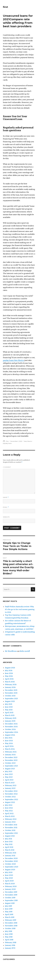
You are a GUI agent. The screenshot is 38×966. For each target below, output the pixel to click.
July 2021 (8, 839)
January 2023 (10, 788)
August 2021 (10, 836)
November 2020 (11, 861)
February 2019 (10, 920)
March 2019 (9, 917)
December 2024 (11, 724)
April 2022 (9, 813)
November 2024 (11, 727)
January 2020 (10, 889)
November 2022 (11, 794)
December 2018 (11, 923)
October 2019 (10, 898)
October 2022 (10, 797)
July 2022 (8, 805)
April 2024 (9, 746)
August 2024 (10, 735)
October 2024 (10, 729)
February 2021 (10, 853)
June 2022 (9, 808)
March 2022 (10, 816)
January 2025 (10, 721)
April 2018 (9, 940)
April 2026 (9, 679)
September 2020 (11, 867)
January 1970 (10, 948)
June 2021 (8, 842)
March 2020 (10, 884)
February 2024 (11, 752)
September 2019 (11, 900)
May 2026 (9, 676)
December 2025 (11, 690)
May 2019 (8, 912)
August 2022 (10, 802)
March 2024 (10, 749)
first (5, 7)
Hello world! (25, 651)
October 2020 (10, 864)
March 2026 (10, 682)
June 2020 (9, 875)
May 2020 (9, 878)
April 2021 (9, 847)
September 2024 (11, 732)
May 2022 (9, 811)
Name (6, 497)
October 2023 (10, 763)
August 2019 (10, 903)
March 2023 (9, 783)
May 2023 (9, 777)
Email (6, 507)
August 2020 (10, 870)
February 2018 (10, 942)
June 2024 (9, 741)
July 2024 (8, 738)
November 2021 (11, 827)
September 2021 (11, 833)
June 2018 (9, 934)
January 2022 (10, 822)
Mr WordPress (11, 651)
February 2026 (11, 684)
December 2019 (11, 892)
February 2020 (11, 886)
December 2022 (11, 791)
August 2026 (10, 668)
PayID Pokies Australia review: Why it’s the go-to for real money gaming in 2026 (19, 609)
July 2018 (8, 931)
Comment (7, 467)
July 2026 (8, 670)
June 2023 (9, 774)
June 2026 (9, 673)
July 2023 (8, 771)
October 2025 (10, 696)
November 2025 (11, 693)
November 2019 (11, 895)
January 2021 (10, 856)
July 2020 (8, 872)
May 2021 (8, 844)
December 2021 (11, 825)
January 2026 (10, 687)
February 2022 (10, 819)
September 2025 (11, 699)
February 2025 (10, 718)
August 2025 (10, 701)
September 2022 (11, 799)
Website (6, 517)
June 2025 (9, 707)
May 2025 (9, 710)
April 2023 (9, 780)
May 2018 (8, 937)
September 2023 (11, 766)
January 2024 (10, 755)
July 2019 (8, 906)
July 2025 (8, 704)
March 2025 (9, 715)
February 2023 (10, 785)
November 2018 (11, 926)
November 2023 (11, 760)
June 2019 (8, 909)
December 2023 (11, 757)
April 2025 (9, 713)
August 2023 (10, 769)
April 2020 (9, 881)
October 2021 (10, 830)
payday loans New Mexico (13, 360)
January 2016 (10, 945)
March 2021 (9, 850)
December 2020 (11, 858)
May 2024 (9, 743)
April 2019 (9, 914)
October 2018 (10, 928)
